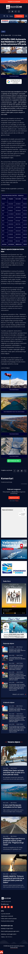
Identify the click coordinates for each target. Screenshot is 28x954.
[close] (26, 2)
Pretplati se (19, 16)
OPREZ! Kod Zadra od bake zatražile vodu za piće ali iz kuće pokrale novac (14, 773)
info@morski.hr (9, 928)
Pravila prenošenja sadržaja (7, 921)
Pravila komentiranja (6, 482)
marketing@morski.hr (11, 934)
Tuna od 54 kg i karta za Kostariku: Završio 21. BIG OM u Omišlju (17, 659)
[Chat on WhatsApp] (14, 460)
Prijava (11, 16)
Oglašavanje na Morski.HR (7, 916)
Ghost (21, 946)
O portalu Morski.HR (5, 913)
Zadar (3, 31)
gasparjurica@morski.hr (13, 931)
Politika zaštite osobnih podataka (9, 918)
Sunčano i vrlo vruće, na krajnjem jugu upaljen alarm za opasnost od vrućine (17, 650)
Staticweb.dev (14, 947)
